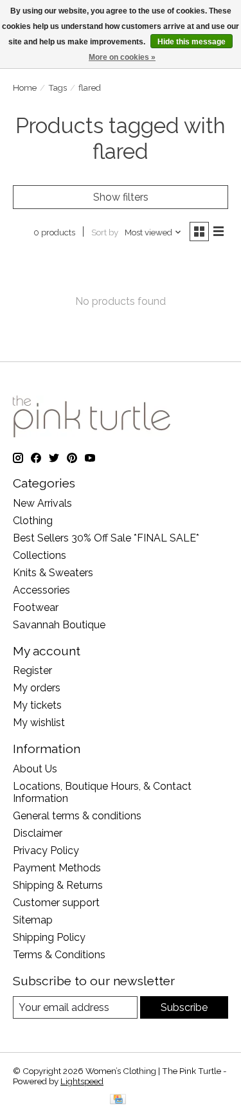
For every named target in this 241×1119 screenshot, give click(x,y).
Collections (39, 555)
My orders (36, 688)
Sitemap (33, 920)
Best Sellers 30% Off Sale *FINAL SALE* (106, 538)
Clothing (33, 520)
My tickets (37, 705)
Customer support (56, 902)
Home (25, 87)
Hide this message (191, 41)
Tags (57, 87)
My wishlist (39, 722)
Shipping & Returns (58, 885)
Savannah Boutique (59, 625)
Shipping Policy (49, 937)
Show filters (120, 197)
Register (32, 670)
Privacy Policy (46, 850)
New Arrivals (42, 503)
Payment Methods (57, 868)
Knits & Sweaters (53, 573)
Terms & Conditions (59, 955)
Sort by (104, 232)
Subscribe (184, 1007)
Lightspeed (81, 1081)
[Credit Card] (118, 1100)
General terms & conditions (77, 816)
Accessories (41, 590)
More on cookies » (122, 57)
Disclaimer (37, 833)
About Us (35, 769)
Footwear (35, 607)
